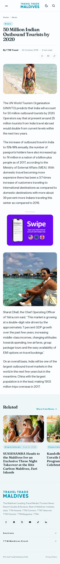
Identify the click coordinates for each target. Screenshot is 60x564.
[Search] (53, 5)
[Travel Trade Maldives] (15, 494)
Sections (8, 533)
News (14, 17)
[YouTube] (30, 522)
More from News (45, 409)
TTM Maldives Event (15, 541)
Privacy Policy (51, 557)
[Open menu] (6, 5)
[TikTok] (38, 522)
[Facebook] (6, 522)
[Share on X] (42, 56)
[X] (22, 522)
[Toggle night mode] (46, 5)
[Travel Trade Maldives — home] (30, 5)
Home (6, 17)
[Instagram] (14, 522)
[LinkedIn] (46, 522)
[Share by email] (48, 56)
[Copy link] (54, 56)
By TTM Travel (10, 50)
